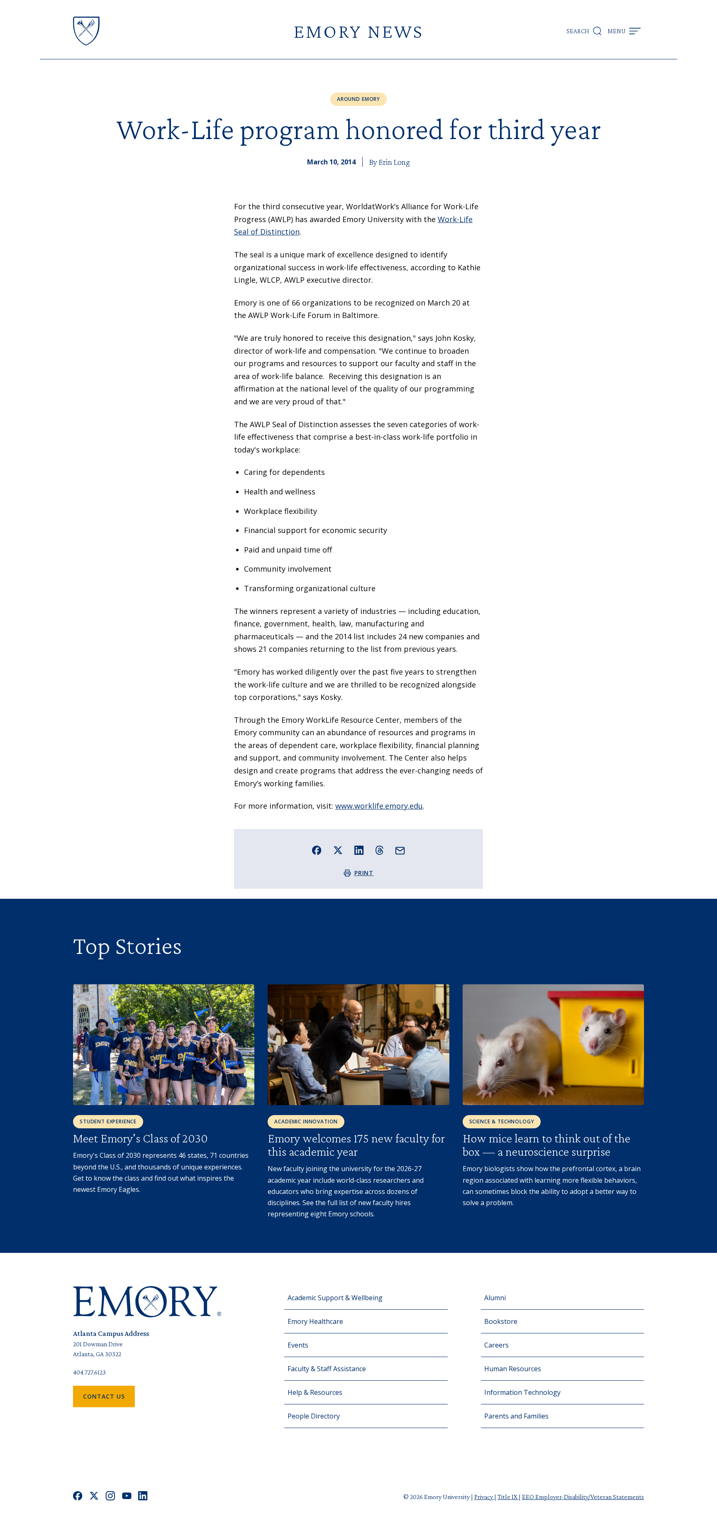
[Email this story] (400, 851)
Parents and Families (516, 1416)
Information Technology (522, 1392)
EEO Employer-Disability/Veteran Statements (583, 1496)
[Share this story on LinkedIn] (359, 850)
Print (364, 873)
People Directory (314, 1416)
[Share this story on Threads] (379, 850)
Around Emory (358, 99)
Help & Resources (315, 1392)
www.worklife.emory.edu (379, 806)
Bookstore (500, 1321)
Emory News (358, 31)
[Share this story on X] (338, 850)
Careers (496, 1345)
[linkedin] (143, 1496)
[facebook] (78, 1496)
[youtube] (127, 1496)
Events (298, 1345)
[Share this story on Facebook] (317, 850)
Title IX (508, 1496)
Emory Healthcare (315, 1321)
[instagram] (110, 1496)
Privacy (484, 1496)
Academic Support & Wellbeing (335, 1297)
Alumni (495, 1297)
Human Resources (512, 1368)
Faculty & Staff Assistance (327, 1368)
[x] (94, 1496)
